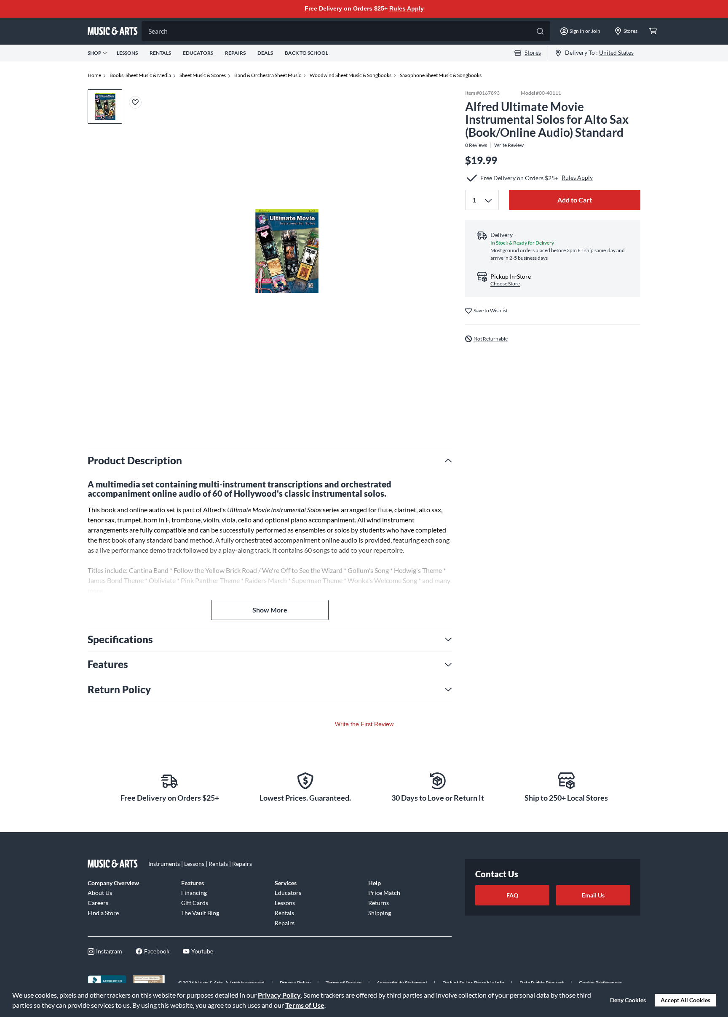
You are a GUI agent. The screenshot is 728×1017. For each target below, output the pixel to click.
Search (158, 31)
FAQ (512, 895)
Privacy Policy (279, 995)
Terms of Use (304, 1005)
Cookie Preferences (600, 983)
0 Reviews (476, 145)
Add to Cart (574, 200)
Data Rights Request (541, 983)
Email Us (593, 895)
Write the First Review (364, 724)
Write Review (509, 145)
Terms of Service (343, 983)
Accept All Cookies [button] (685, 1000)
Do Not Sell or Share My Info (473, 983)
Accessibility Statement (402, 983)
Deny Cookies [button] (628, 1000)
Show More (269, 610)
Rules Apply (406, 8)
